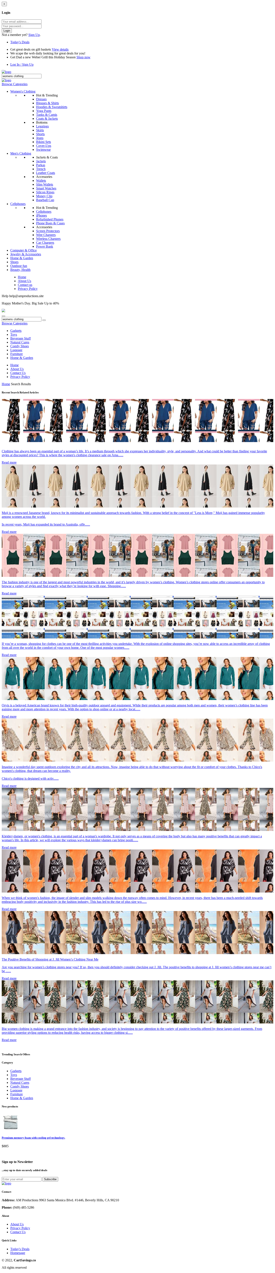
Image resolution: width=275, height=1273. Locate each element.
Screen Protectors (48, 231)
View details (60, 49)
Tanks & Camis (46, 114)
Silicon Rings (45, 192)
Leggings (42, 126)
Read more (9, 462)
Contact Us (18, 373)
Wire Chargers (46, 235)
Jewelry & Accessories (25, 254)
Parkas (40, 165)
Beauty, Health (20, 270)
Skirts (40, 130)
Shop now (83, 57)
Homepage (17, 1253)
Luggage (16, 350)
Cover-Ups (43, 145)
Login (6, 30)
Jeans (39, 138)
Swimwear (43, 149)
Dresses (41, 99)
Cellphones (18, 204)
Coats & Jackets (47, 118)
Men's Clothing (20, 153)
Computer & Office (23, 250)
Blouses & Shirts (47, 103)
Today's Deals (19, 42)
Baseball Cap (45, 200)
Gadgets (15, 330)
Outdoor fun (18, 266)
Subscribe (50, 1179)
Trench (41, 169)
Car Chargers (45, 242)
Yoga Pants (43, 111)
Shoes (14, 262)
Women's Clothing (22, 91)
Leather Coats (45, 173)
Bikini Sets (43, 142)
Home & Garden (21, 258)
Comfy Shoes (19, 346)
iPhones (41, 215)
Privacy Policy (28, 288)
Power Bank (44, 246)
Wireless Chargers (48, 239)
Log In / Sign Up (22, 64)
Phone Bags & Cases (50, 223)
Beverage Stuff (20, 338)
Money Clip (44, 196)
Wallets (41, 180)
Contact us (25, 285)
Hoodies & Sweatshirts (51, 107)
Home (22, 277)
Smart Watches (46, 188)
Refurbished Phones (49, 219)
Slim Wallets (44, 184)
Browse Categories (15, 84)
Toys (13, 334)
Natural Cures (19, 342)
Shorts (40, 134)
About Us (24, 281)
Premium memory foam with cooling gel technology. (33, 1137)
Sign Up (34, 35)
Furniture (16, 354)
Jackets (41, 161)
